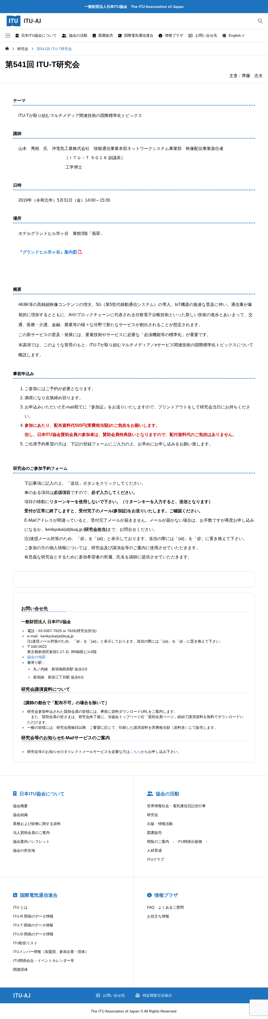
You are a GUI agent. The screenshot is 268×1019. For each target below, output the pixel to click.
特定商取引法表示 (157, 995)
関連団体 (20, 969)
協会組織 (20, 815)
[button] (8, 35)
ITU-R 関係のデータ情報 (33, 916)
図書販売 (105, 35)
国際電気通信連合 (138, 35)
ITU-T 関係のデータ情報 (33, 925)
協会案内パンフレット (31, 841)
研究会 (152, 815)
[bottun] (260, 21)
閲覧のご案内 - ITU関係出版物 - (177, 841)
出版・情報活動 (160, 824)
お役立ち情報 (158, 916)
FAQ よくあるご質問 (165, 907)
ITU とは (20, 907)
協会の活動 (78, 35)
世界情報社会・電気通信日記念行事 (176, 806)
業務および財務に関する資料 (37, 824)
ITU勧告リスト (25, 943)
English (235, 35)
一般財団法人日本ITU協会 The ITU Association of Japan (134, 6)
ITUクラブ (155, 859)
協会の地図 (36, 657)
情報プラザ (174, 35)
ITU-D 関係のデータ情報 (33, 934)
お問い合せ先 (206, 35)
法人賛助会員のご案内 (31, 833)
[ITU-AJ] (28, 21)
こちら (135, 752)
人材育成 (154, 850)
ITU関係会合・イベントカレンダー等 (43, 960)
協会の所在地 (24, 850)
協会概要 (20, 806)
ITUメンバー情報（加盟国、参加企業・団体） (51, 952)
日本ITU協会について (39, 35)
